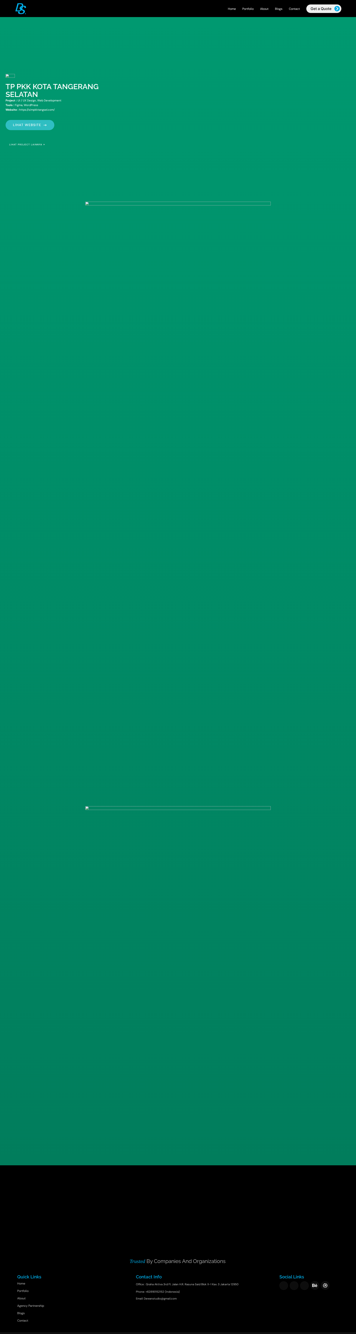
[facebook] (283, 1285)
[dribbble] (325, 1285)
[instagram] (294, 1285)
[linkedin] (304, 1285)
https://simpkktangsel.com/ (37, 110)
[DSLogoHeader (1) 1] (21, 4)
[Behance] (315, 1285)
